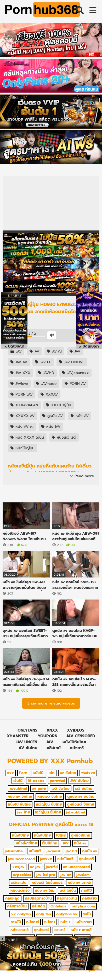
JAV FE (45, 362)
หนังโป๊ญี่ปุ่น (24, 448)
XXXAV (51, 394)
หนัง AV (81, 416)
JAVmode (48, 383)
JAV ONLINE (73, 362)
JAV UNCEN (26, 742)
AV (36, 351)
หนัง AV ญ (23, 426)
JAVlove (21, 383)
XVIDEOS (75, 730)
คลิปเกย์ (54, 748)
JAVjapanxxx (77, 373)
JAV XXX (22, 373)
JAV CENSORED (80, 736)
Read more (83, 476)
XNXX (52, 730)
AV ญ (56, 351)
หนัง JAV (52, 426)
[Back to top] (92, 961)
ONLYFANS (27, 730)
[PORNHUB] (42, 10)
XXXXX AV (24, 416)
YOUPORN (47, 736)
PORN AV (77, 383)
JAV (18, 351)
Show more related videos (51, 703)
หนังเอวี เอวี (65, 437)
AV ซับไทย (28, 748)
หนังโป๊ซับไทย (74, 742)
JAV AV (20, 362)
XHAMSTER (18, 736)
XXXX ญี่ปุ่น (60, 405)
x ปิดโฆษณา (14, 346)
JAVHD (48, 373)
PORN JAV (23, 394)
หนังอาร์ (77, 748)
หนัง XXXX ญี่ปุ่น (29, 437)
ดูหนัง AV (54, 416)
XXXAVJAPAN (26, 405)
